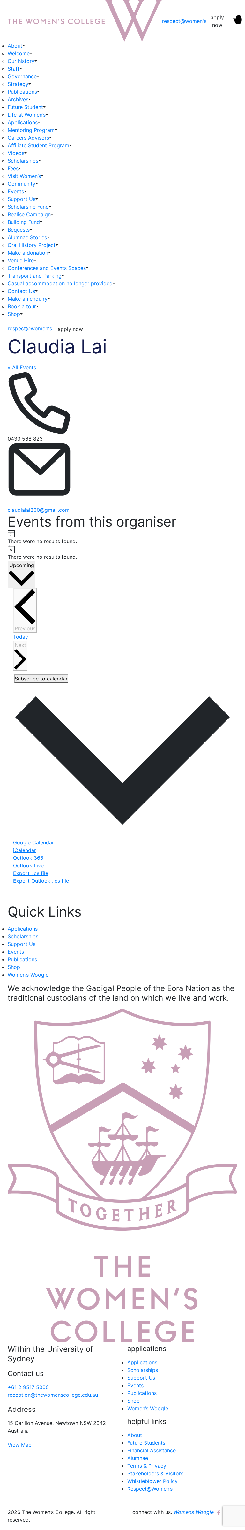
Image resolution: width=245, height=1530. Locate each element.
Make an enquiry (28, 299)
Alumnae (137, 1458)
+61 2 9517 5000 (28, 1387)
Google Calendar (33, 842)
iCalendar (24, 850)
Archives (18, 99)
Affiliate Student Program (38, 145)
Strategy (18, 84)
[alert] (122, 537)
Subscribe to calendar (41, 678)
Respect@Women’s (150, 1489)
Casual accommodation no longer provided (60, 283)
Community (21, 184)
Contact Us (21, 291)
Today (20, 637)
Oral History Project (32, 245)
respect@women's (184, 21)
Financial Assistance (151, 1450)
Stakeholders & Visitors (155, 1473)
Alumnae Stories (27, 237)
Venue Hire (21, 260)
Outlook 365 (28, 858)
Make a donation (28, 253)
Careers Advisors (28, 138)
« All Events (22, 367)
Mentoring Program (31, 130)
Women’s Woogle (28, 975)
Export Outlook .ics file (41, 881)
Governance (22, 76)
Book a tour (22, 306)
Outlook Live (28, 865)
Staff (13, 68)
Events (16, 191)
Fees (13, 168)
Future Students (146, 1443)
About (15, 45)
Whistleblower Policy (152, 1481)
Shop (14, 314)
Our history (21, 61)
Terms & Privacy (146, 1466)
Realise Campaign (29, 214)
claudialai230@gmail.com (39, 510)
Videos (16, 153)
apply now (217, 21)
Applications (23, 122)
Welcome (19, 53)
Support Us (21, 199)
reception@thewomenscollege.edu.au (53, 1395)
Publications (22, 91)
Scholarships (23, 161)
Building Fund (24, 222)
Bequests (19, 230)
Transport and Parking (35, 276)
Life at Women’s (27, 114)
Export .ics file (30, 873)
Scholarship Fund (28, 207)
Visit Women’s (24, 176)
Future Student (25, 107)
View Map (20, 1445)
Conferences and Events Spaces (47, 268)
